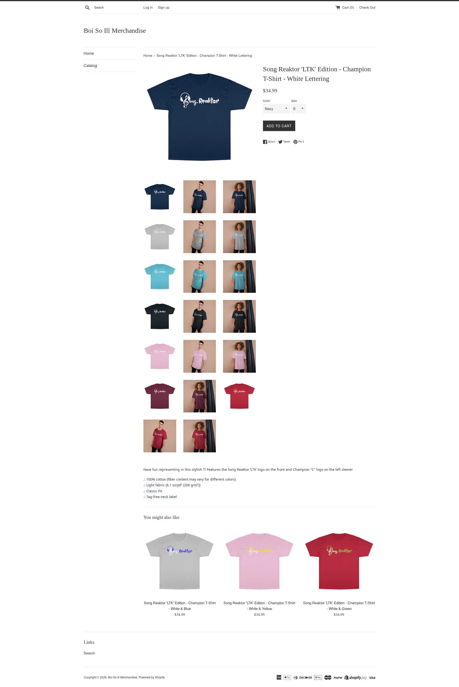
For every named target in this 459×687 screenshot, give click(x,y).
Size (294, 101)
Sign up (163, 7)
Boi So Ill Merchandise (115, 30)
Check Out (367, 7)
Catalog (90, 65)
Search (89, 652)
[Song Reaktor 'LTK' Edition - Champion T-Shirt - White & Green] (339, 561)
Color (266, 101)
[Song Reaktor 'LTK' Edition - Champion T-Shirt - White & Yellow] (259, 561)
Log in (148, 7)
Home (89, 53)
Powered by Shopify (152, 677)
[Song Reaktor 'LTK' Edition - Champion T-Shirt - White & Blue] (179, 561)
